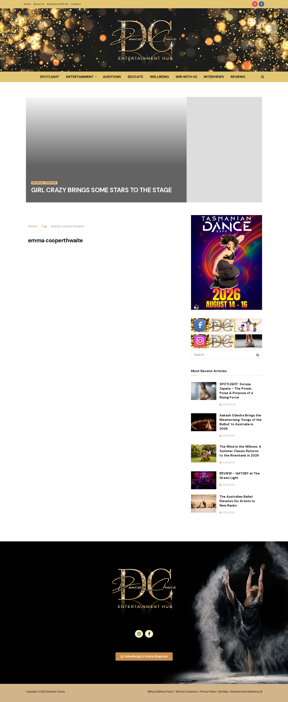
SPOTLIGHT (49, 77)
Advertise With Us (57, 4)
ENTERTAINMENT (80, 77)
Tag (44, 226)
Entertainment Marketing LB (246, 691)
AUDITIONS (112, 77)
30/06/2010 (40, 199)
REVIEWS (238, 77)
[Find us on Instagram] (255, 4)
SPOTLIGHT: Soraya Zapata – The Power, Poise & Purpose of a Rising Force (236, 391)
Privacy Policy (208, 691)
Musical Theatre (44, 182)
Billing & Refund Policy (160, 691)
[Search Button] (262, 77)
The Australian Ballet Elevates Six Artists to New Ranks (237, 501)
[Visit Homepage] (144, 40)
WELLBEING (159, 77)
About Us (38, 4)
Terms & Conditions (186, 691)
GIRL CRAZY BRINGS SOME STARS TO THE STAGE (101, 190)
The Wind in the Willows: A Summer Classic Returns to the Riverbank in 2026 (240, 451)
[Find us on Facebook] (261, 4)
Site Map (223, 691)
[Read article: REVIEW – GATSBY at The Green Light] (203, 480)
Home (27, 4)
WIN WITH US (186, 77)
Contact (76, 4)
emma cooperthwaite (67, 226)
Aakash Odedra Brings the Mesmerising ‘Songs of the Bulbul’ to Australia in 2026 (240, 422)
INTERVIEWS (214, 77)
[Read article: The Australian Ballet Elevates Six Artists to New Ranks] (203, 504)
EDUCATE (135, 77)
